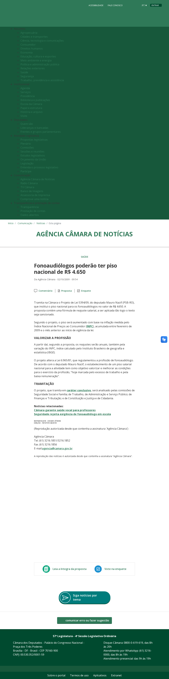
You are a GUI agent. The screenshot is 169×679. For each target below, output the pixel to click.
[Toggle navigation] (158, 123)
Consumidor (28, 44)
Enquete (86, 290)
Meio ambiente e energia (35, 60)
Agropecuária (28, 32)
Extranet (116, 675)
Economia (26, 52)
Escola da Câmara (31, 104)
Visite (23, 116)
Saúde (24, 72)
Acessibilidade (96, 5)
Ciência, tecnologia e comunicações (42, 40)
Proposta (66, 290)
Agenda (25, 88)
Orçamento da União (33, 159)
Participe (25, 171)
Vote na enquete (115, 569)
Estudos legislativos (32, 155)
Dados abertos (29, 215)
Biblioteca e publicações (35, 100)
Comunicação (25, 223)
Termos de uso (79, 675)
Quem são (26, 124)
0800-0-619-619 (133, 643)
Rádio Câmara (29, 183)
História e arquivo (31, 112)
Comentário (45, 290)
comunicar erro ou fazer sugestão (87, 620)
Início (11, 223)
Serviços (25, 92)
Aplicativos (99, 675)
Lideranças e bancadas (34, 128)
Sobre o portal (56, 675)
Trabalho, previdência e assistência (42, 80)
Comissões (27, 147)
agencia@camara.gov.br (57, 448)
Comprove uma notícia (34, 199)
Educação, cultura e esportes (38, 56)
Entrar (155, 5)
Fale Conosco (115, 5)
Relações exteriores (32, 68)
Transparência (29, 207)
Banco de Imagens (31, 191)
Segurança (27, 76)
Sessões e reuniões (32, 151)
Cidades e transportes (34, 36)
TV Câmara (27, 187)
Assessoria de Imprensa (35, 195)
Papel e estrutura (31, 108)
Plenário (25, 143)
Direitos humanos (31, 48)
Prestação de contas (32, 211)
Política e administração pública (39, 64)
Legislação (27, 163)
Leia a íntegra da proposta (69, 569)
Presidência (27, 96)
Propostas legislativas (34, 139)
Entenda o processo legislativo (39, 167)
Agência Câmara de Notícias (37, 179)
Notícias (40, 223)
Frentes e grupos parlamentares (40, 132)
